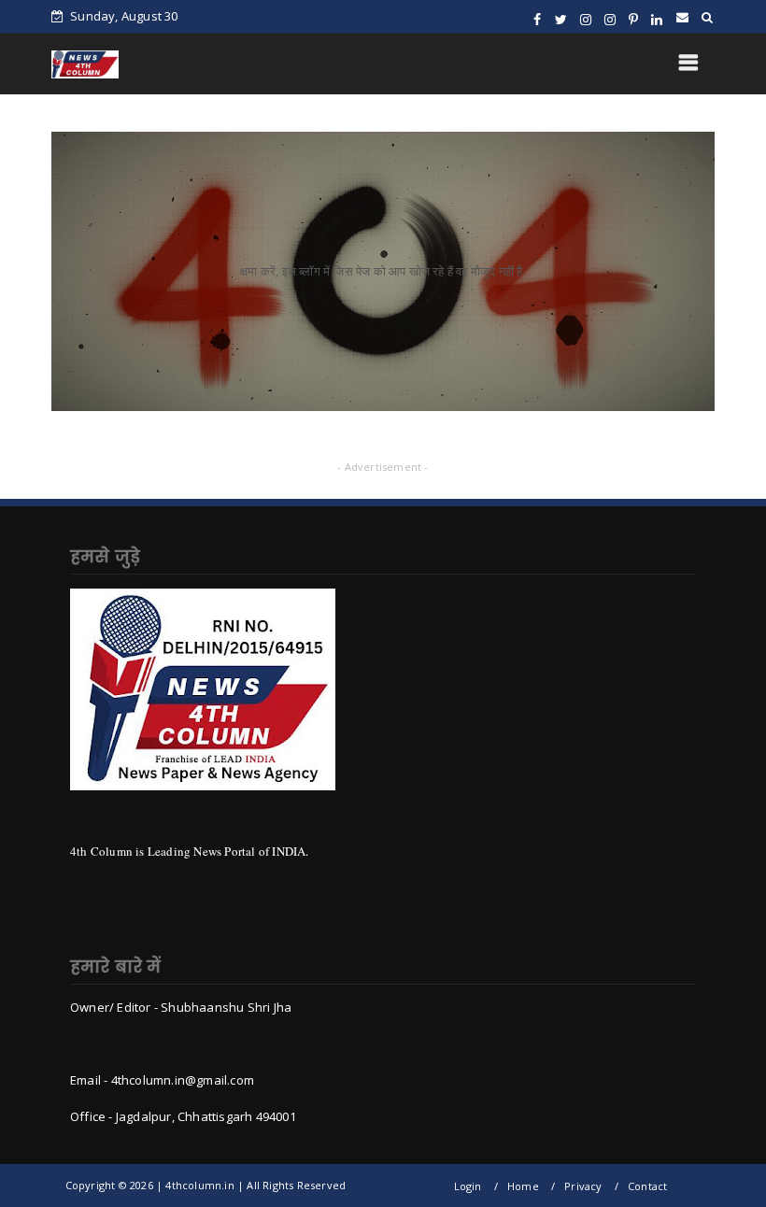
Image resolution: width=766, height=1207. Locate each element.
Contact (647, 1186)
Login (468, 1186)
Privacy (583, 1186)
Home (523, 1186)
